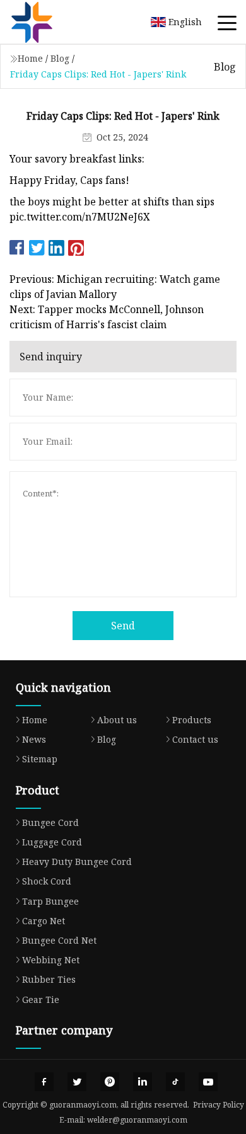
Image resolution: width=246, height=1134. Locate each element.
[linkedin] (142, 1081)
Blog (59, 58)
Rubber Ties (49, 979)
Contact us (195, 739)
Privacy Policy (218, 1104)
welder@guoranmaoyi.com (137, 1119)
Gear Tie (40, 999)
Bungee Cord (50, 822)
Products (191, 720)
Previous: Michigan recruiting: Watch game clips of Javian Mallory (114, 286)
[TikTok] (175, 1081)
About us (117, 720)
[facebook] (44, 1081)
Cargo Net (43, 921)
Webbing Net (50, 960)
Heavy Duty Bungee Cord (77, 862)
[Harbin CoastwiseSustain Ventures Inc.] (47, 22)
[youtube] (208, 1081)
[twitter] (76, 1081)
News (34, 739)
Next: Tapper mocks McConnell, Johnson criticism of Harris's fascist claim (106, 316)
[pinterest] (109, 1081)
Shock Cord (46, 881)
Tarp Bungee (50, 901)
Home (30, 58)
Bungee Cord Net (59, 940)
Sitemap (39, 759)
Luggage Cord (52, 842)
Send (123, 626)
